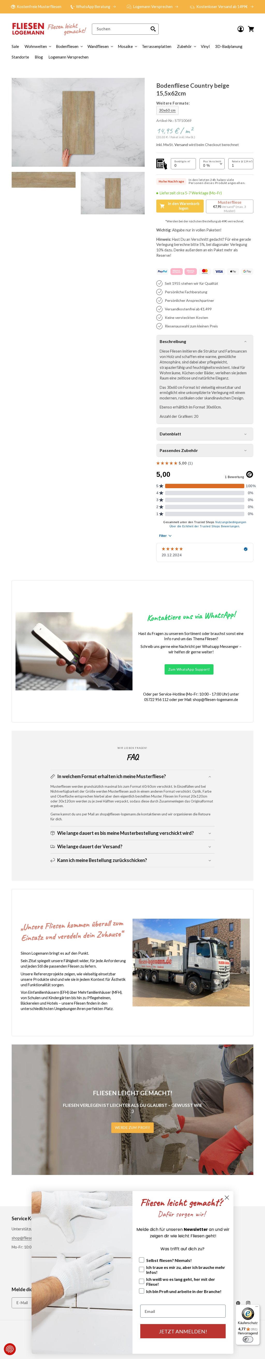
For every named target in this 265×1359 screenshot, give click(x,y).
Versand (181, 145)
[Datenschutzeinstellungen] (10, 1349)
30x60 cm (167, 110)
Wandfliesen (98, 46)
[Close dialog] (226, 1197)
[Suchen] (153, 29)
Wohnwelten (36, 46)
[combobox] (125, 29)
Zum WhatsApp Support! (189, 669)
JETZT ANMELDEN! (183, 1331)
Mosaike (125, 46)
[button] (186, 46)
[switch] (248, 1339)
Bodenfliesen (67, 46)
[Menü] (257, 1308)
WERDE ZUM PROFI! (132, 1128)
